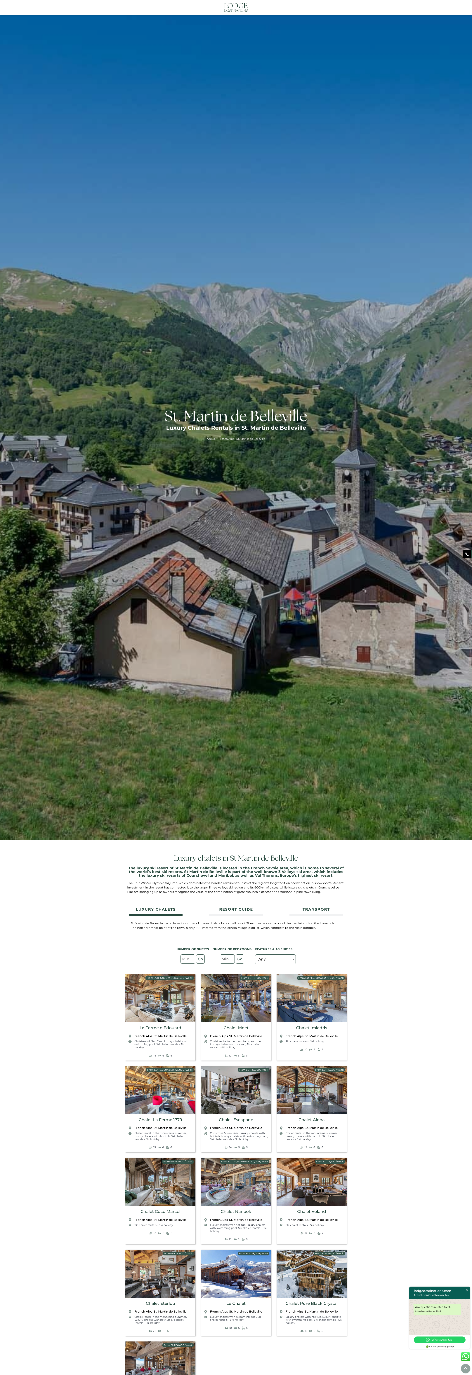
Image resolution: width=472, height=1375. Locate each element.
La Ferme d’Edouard (160, 1027)
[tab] (156, 910)
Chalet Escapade (236, 1119)
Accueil (211, 438)
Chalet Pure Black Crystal (312, 1303)
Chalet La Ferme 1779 (160, 1119)
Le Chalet (236, 1303)
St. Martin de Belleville (170, 1036)
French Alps (226, 438)
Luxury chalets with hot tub (227, 1044)
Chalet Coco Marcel (160, 1211)
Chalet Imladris (311, 1027)
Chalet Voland (311, 1211)
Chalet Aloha (312, 1119)
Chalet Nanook (236, 1211)
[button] (342, 8)
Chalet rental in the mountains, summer (236, 1041)
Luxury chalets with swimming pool (244, 1136)
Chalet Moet (236, 1027)
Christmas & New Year (148, 1041)
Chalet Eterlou (160, 1303)
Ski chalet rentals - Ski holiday (159, 1046)
